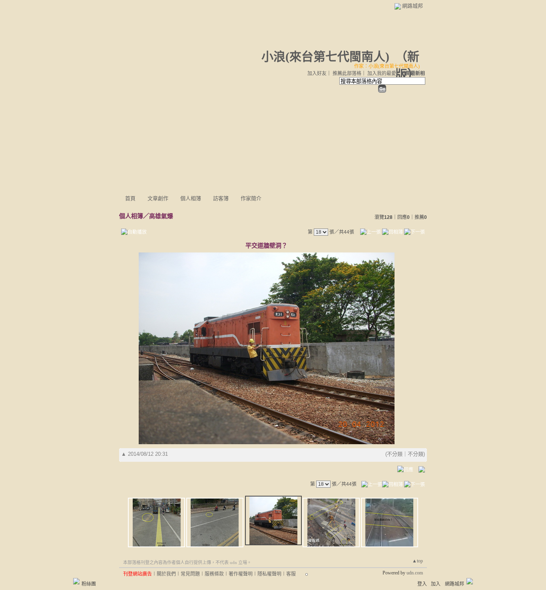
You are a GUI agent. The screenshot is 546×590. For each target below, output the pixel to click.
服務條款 (214, 574)
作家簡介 (251, 198)
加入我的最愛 (381, 73)
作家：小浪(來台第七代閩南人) (387, 66)
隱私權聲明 (269, 574)
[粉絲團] (76, 581)
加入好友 (317, 73)
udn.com (415, 573)
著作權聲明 (241, 574)
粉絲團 (89, 584)
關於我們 (166, 574)
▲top (417, 561)
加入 (435, 584)
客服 (291, 574)
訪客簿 (221, 198)
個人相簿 (190, 198)
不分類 (395, 454)
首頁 (130, 198)
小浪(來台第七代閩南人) (325, 56)
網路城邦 (412, 6)
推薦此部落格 (347, 73)
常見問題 (190, 574)
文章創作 (157, 198)
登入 (422, 584)
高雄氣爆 (161, 216)
